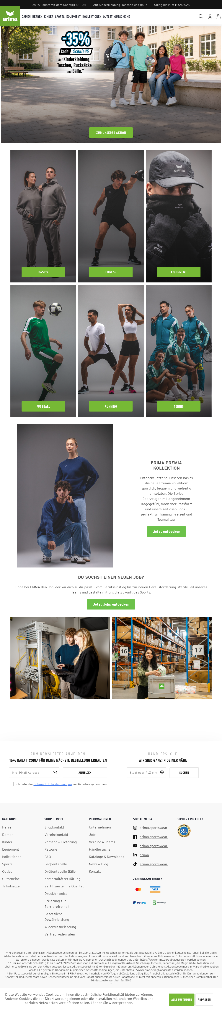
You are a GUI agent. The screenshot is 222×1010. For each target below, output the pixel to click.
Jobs (92, 835)
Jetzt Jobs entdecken (111, 604)
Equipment (179, 272)
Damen (7, 835)
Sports (7, 864)
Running (111, 406)
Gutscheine (11, 879)
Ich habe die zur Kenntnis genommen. (61, 784)
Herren (7, 827)
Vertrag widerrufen (59, 934)
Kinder (7, 842)
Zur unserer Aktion (111, 133)
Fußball (43, 406)
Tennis (179, 406)
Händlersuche (100, 849)
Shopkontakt (54, 827)
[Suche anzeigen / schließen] (184, 16)
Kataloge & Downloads (106, 857)
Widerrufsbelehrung (60, 927)
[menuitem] (26, 16)
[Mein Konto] (210, 16)
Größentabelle (55, 864)
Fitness (110, 272)
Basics (43, 272)
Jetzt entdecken (166, 531)
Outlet (7, 871)
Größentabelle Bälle (60, 871)
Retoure (50, 849)
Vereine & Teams (102, 842)
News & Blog (98, 864)
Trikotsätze (11, 886)
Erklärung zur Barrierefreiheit (57, 903)
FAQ (47, 857)
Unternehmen (100, 827)
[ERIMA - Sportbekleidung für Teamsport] (10, 16)
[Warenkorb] (218, 16)
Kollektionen (11, 857)
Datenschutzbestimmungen (53, 784)
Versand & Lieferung (60, 842)
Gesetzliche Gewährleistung (56, 916)
